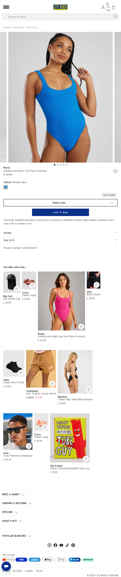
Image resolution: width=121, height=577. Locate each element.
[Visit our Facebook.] (54, 544)
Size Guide (109, 194)
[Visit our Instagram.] (48, 544)
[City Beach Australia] (60, 7)
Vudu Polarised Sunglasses (17, 455)
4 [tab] (63, 165)
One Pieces (32, 27)
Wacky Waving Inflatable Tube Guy (70, 468)
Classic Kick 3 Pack (13, 382)
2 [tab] (57, 165)
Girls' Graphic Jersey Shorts (41, 393)
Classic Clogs (29, 295)
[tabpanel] (60, 97)
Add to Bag (60, 212)
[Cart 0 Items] (113, 7)
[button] (6, 7)
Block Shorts (93, 294)
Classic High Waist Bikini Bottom (75, 399)
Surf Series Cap (11, 298)
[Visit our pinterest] (72, 544)
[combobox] (60, 16)
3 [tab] (60, 165)
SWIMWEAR (19, 27)
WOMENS (7, 27)
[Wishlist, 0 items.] (108, 7)
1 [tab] (54, 165)
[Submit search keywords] (115, 16)
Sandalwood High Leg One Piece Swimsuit (61, 336)
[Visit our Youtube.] (60, 544)
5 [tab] (66, 165)
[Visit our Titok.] (66, 544)
